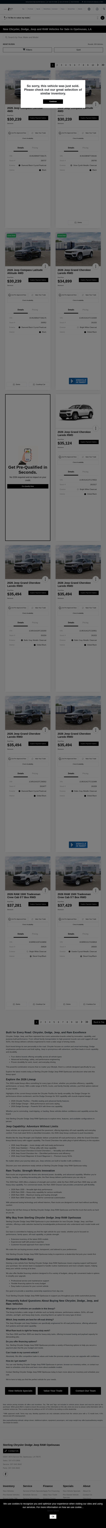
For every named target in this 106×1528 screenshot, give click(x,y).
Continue (53, 101)
